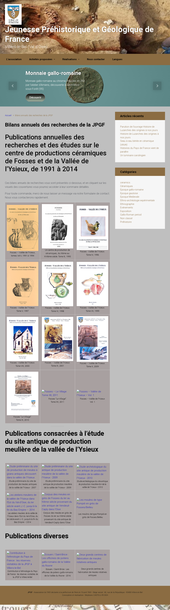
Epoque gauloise (129, 193)
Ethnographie (127, 204)
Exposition (125, 211)
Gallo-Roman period (130, 214)
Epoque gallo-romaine (131, 189)
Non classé (126, 218)
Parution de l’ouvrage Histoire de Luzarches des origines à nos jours (139, 128)
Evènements (126, 207)
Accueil (8, 115)
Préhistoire (125, 222)
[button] (13, 85)
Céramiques (126, 186)
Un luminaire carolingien (133, 155)
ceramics (125, 182)
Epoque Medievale (129, 196)
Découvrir (35, 97)
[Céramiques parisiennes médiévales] (22, 560)
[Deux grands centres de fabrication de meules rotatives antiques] (92, 558)
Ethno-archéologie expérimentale (137, 200)
